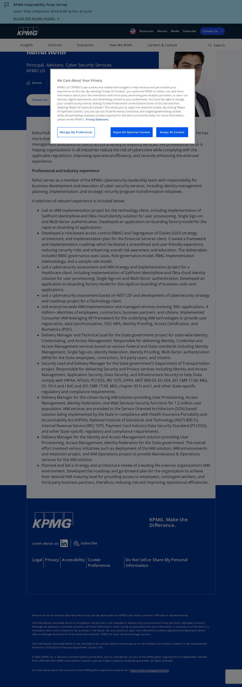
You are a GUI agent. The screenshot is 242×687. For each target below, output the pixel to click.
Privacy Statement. (97, 119)
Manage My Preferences (76, 132)
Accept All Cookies (172, 132)
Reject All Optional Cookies (131, 132)
